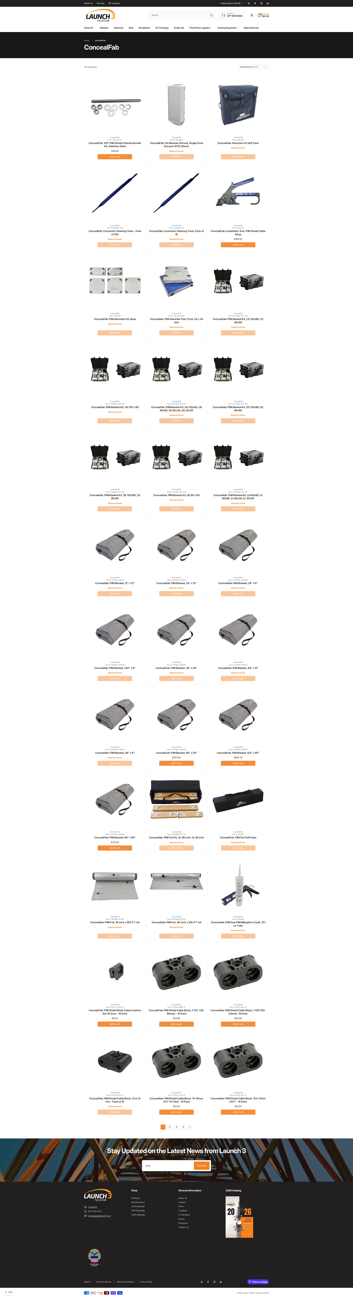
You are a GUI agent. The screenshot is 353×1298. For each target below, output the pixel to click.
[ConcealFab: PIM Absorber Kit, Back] (115, 304)
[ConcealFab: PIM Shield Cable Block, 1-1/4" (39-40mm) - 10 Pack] (177, 995)
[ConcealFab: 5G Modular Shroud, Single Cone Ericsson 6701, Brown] (177, 128)
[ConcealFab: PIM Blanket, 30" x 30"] (177, 653)
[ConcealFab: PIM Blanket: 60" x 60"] (115, 822)
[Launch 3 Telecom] (98, 1200)
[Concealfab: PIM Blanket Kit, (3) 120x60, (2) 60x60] (238, 304)
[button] (263, 15)
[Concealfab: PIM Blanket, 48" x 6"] (115, 738)
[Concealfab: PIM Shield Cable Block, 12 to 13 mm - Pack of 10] (115, 1083)
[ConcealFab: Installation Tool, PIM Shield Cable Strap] (238, 216)
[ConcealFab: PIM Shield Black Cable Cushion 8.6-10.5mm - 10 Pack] (115, 995)
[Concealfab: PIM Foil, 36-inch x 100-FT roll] (177, 907)
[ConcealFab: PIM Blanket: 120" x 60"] (238, 738)
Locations (92, 1207)
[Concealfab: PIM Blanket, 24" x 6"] (238, 568)
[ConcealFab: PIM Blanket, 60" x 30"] (177, 738)
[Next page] (190, 1127)
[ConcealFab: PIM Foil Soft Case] (238, 822)
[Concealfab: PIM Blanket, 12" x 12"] (115, 568)
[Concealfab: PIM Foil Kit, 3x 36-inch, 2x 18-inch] (177, 822)
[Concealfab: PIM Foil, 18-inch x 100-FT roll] (115, 907)
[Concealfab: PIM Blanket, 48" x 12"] (238, 653)
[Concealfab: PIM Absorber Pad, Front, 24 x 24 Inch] (177, 304)
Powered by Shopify (262, 1293)
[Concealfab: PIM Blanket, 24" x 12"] (177, 568)
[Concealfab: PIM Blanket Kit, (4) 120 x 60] (115, 392)
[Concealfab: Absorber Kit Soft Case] (238, 128)
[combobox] (182, 15)
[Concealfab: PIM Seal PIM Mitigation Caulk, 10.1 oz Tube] (238, 907)
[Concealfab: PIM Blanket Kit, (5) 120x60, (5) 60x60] (238, 392)
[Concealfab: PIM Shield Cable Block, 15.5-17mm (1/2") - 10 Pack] (238, 1083)
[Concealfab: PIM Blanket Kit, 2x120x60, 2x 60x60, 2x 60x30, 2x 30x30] (238, 480)
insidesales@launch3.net (99, 1216)
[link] (88, 3)
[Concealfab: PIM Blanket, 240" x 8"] (115, 653)
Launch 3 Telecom (249, 1293)
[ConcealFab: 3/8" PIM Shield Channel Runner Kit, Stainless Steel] (115, 128)
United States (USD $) (230, 3)
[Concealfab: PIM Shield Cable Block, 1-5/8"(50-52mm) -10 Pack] (238, 995)
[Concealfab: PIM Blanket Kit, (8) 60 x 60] (177, 480)
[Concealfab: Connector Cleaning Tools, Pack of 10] (177, 216)
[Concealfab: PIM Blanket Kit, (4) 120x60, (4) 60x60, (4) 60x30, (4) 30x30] (177, 392)
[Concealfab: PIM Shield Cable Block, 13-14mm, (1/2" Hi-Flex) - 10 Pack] (177, 1083)
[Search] (212, 15)
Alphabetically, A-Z (249, 67)
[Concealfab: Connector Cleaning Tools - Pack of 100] (115, 216)
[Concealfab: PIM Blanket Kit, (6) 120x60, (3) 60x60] (115, 480)
